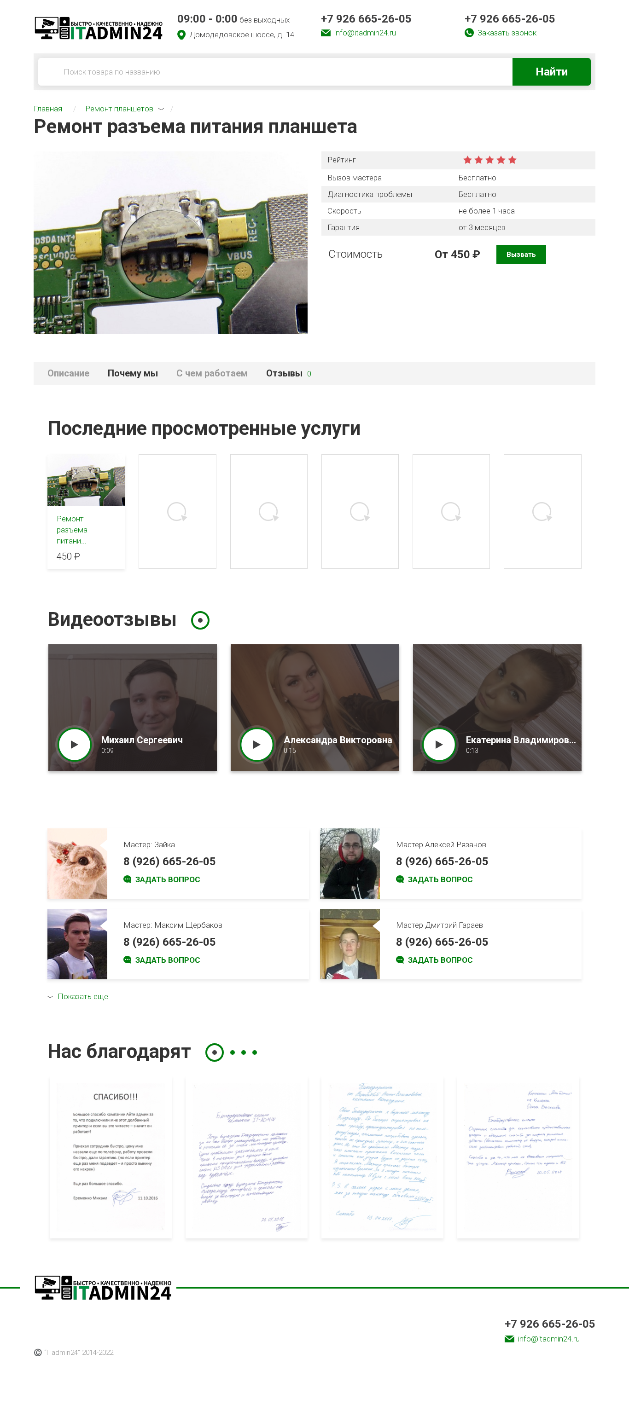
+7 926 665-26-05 (366, 18)
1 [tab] (200, 620)
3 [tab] (243, 1052)
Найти (552, 71)
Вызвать (521, 254)
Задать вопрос (167, 879)
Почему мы (133, 373)
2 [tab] (232, 1052)
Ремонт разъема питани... (72, 529)
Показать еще (83, 996)
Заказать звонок (507, 32)
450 (460, 254)
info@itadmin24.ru (365, 32)
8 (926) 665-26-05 (169, 861)
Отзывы (288, 373)
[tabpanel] (132, 707)
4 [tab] (254, 1052)
